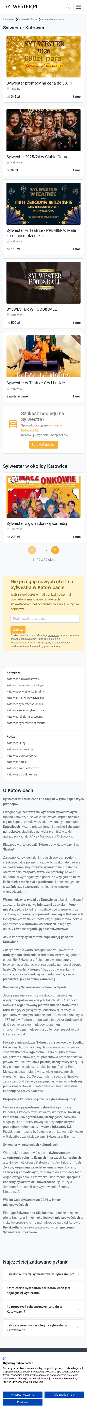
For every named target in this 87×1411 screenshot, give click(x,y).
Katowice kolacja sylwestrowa (25, 710)
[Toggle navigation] (78, 7)
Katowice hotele (16, 761)
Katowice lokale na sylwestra (24, 716)
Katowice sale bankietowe (22, 768)
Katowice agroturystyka (21, 755)
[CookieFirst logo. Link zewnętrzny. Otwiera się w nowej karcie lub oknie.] (4, 1359)
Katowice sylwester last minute (25, 723)
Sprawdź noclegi (43, 445)
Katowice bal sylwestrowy (22, 679)
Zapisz (18, 629)
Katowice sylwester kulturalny (25, 691)
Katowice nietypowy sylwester (25, 697)
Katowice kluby (15, 743)
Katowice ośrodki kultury (21, 774)
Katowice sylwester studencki (25, 704)
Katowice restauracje (19, 749)
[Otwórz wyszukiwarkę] (68, 7)
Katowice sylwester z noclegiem (26, 685)
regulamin (53, 635)
